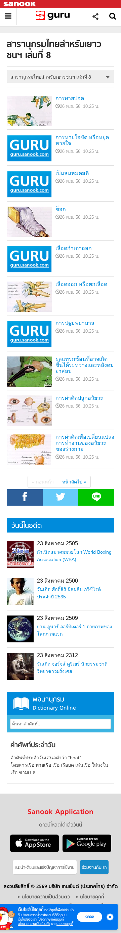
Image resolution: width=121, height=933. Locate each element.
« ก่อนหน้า (43, 481)
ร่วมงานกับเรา (94, 867)
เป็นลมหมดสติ (72, 173)
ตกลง (89, 917)
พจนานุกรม (54, 703)
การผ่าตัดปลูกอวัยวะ (79, 398)
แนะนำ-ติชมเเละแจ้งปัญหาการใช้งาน (45, 867)
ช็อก (60, 209)
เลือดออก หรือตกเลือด (81, 284)
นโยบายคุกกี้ (64, 924)
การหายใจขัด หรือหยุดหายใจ (82, 140)
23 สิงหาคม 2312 (57, 655)
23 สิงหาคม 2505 (57, 543)
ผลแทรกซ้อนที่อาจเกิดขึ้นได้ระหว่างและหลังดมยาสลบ (84, 365)
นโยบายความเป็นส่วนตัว (34, 924)
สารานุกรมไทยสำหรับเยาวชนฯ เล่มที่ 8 (54, 17)
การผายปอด (69, 98)
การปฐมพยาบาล (74, 323)
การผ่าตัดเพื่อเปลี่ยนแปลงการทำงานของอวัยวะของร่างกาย (84, 443)
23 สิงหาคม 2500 (57, 581)
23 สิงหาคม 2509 (57, 618)
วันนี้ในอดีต (26, 526)
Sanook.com (20, 4)
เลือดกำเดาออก (73, 248)
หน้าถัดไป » (74, 481)
